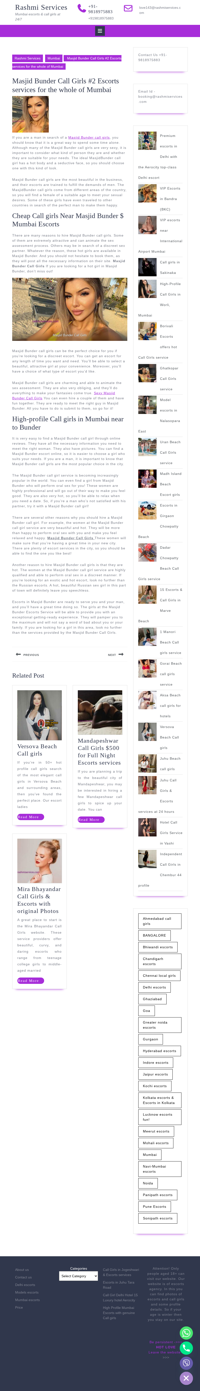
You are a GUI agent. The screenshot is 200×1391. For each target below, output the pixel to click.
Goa (146, 1011)
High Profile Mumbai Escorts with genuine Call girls (119, 1313)
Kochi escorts (155, 1086)
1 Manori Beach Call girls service (170, 642)
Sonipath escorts (158, 1218)
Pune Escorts (154, 1207)
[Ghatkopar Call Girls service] (147, 373)
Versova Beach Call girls (169, 737)
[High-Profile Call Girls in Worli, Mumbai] (147, 289)
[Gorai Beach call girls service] (147, 668)
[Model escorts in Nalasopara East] (147, 405)
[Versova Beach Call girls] (147, 732)
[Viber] (186, 1363)
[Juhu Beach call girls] (147, 763)
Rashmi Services (41, 7)
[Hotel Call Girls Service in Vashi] (147, 827)
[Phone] (186, 1348)
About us (22, 1270)
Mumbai (54, 58)
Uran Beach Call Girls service (170, 452)
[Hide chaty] (186, 1378)
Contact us (23, 1277)
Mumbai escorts (27, 1300)
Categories (78, 1268)
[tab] (100, 31)
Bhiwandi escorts (158, 947)
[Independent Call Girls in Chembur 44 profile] (147, 859)
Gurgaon (150, 1039)
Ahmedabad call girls (157, 921)
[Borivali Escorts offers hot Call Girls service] (147, 331)
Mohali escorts (156, 1143)
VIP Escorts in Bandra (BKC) (170, 198)
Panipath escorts (158, 1195)
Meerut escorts (156, 1131)
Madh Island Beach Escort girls (171, 484)
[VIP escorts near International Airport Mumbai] (147, 225)
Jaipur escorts (155, 1074)
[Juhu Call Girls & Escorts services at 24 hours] (147, 785)
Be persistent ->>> (166, 1342)
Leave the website (165, 1352)
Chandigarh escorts (153, 961)
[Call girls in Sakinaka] (147, 267)
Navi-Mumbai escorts (154, 1168)
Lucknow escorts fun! (157, 1117)
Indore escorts (156, 1063)
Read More (31, 817)
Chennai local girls (159, 976)
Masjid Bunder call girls (89, 137)
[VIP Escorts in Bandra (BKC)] (147, 193)
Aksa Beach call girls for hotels (170, 705)
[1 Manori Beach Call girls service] (147, 637)
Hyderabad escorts (159, 1051)
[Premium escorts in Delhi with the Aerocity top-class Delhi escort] (147, 141)
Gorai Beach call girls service (171, 674)
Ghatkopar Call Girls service (169, 378)
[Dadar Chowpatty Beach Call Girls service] (147, 552)
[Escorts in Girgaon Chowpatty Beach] (147, 510)
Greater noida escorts (155, 1024)
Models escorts (27, 1292)
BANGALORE (154, 935)
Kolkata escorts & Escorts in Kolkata (159, 1100)
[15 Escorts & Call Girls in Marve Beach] (147, 594)
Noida (148, 1183)
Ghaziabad (152, 999)
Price (19, 1307)
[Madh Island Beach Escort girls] (147, 479)
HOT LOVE (166, 1347)
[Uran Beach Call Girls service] (147, 447)
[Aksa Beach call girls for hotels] (147, 700)
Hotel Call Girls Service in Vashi (171, 832)
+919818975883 (101, 18)
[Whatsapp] (186, 1333)
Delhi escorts (154, 987)
